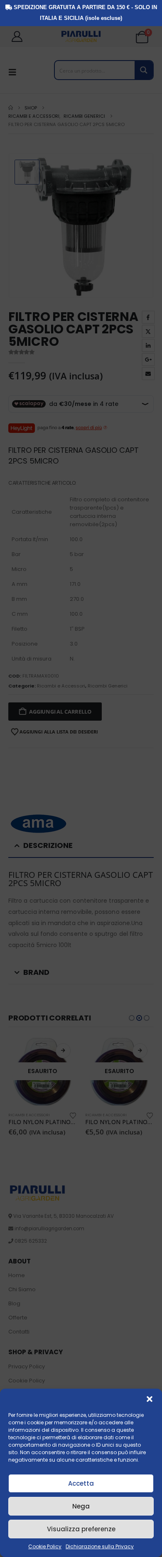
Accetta (81, 1483)
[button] (149, 1399)
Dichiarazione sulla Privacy (100, 1546)
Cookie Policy (44, 1546)
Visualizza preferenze (81, 1529)
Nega (81, 1506)
